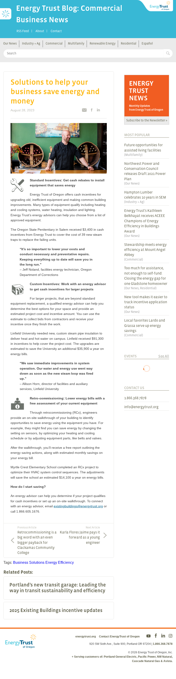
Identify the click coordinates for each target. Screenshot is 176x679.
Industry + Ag (31, 43)
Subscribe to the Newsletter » (146, 120)
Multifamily (76, 43)
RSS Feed (22, 31)
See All (163, 356)
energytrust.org (85, 636)
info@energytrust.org (141, 407)
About (40, 31)
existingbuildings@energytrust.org (78, 506)
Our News (10, 43)
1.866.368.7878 (135, 398)
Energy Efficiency (59, 562)
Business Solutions (28, 562)
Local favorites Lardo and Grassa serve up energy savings (144, 325)
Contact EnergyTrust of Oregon (119, 636)
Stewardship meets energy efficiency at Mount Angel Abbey (145, 249)
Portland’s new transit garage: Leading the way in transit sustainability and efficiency (57, 587)
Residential (128, 43)
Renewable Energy (103, 43)
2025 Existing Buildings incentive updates (55, 610)
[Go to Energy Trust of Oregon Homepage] (155, 5)
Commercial (54, 43)
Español (147, 43)
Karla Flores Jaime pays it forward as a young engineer (80, 535)
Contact (56, 31)
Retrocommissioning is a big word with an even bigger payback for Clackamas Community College (37, 540)
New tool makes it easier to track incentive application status (145, 302)
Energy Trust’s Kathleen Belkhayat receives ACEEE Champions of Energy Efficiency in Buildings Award (144, 220)
